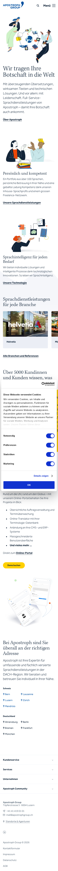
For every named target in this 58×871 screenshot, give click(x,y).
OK (29, 485)
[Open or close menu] (54, 5)
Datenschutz (10, 860)
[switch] (50, 445)
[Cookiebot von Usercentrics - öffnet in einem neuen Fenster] (42, 384)
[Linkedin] (4, 833)
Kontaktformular (11, 848)
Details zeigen (41, 476)
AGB (5, 866)
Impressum (9, 854)
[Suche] (38, 5)
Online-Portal (24, 553)
